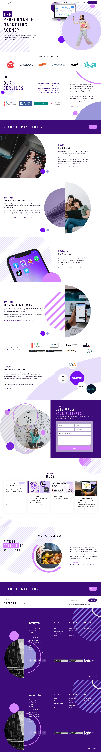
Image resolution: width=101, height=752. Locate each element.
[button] (57, 2)
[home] (8, 2)
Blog (77, 2)
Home (50, 2)
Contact (83, 2)
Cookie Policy (87, 628)
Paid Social (72, 635)
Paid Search (72, 633)
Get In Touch (92, 2)
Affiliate (21, 482)
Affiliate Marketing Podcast (58, 634)
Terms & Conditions (89, 631)
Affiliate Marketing (73, 626)
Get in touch (93, 127)
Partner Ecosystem (68, 2)
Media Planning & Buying (73, 629)
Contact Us (87, 634)
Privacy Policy (87, 626)
